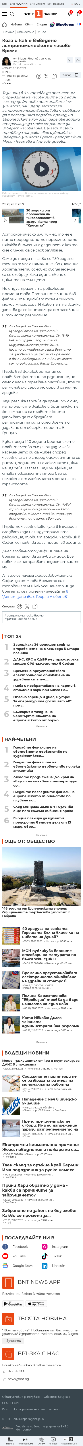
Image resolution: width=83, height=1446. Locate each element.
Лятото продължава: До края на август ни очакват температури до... (45, 781)
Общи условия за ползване (21, 1396)
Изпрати (13, 1341)
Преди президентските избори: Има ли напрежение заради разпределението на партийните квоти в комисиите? (50, 1126)
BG (76, 3)
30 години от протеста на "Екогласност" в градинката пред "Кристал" (41, 218)
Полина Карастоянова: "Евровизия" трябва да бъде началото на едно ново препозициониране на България (50, 1000)
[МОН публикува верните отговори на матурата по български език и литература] (11, 958)
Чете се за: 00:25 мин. (37, 1110)
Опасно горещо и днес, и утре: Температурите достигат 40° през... (42, 701)
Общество (25, 32)
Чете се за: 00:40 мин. (40, 1200)
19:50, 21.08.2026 (13, 1154)
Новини (16, 24)
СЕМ (5, 1403)
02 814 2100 (16, 1371)
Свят (29, 24)
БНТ (5, 3)
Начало (8, 32)
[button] (69, 1441)
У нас (42, 32)
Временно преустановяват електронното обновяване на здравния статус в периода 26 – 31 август (49, 977)
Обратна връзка (56, 1396)
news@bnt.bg (18, 1379)
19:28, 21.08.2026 (13, 1174)
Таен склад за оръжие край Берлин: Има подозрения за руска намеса (40, 1167)
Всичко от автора (27, 64)
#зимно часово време (21, 618)
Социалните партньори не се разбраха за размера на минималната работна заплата (49, 1081)
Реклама (41, 726)
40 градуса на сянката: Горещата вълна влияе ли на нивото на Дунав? (50, 933)
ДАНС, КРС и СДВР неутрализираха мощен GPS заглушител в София (46, 661)
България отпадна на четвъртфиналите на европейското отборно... (37, 716)
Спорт (42, 24)
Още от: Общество (29, 841)
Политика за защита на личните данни (31, 1409)
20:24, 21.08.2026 (33, 1134)
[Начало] (4, 24)
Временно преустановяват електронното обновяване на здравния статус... (41, 675)
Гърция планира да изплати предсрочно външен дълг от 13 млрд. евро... (42, 822)
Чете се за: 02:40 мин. (39, 1174)
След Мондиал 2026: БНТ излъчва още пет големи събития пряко (43, 809)
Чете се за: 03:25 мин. (60, 1089)
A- (77, 60)
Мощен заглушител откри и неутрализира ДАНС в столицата (40, 1062)
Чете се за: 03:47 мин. (39, 1154)
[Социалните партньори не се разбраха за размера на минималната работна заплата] (11, 1083)
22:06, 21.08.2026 (13, 1069)
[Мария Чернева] (7, 61)
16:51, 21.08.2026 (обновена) (39, 1107)
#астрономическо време (24, 615)
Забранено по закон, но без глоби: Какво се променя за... (39, 1213)
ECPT (15, 1403)
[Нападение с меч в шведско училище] (11, 1106)
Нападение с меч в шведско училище (49, 1101)
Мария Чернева (29, 58)
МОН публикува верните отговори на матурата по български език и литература (49, 955)
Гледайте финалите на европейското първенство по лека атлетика (46, 766)
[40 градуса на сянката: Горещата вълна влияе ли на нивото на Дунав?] (11, 936)
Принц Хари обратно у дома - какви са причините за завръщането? (35, 1190)
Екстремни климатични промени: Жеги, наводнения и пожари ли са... (40, 1147)
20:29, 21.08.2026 (13, 1220)
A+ (70, 60)
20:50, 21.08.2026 (13, 1200)
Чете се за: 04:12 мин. (60, 1134)
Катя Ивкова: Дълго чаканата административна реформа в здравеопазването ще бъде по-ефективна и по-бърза (51, 1022)
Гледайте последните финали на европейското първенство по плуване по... (44, 796)
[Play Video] (41, 169)
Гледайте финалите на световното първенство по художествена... (40, 751)
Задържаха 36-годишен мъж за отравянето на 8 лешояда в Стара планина (46, 648)
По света (60, 1110)
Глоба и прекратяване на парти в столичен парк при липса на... (44, 688)
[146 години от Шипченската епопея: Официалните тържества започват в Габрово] (41, 877)
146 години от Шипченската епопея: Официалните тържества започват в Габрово (36, 912)
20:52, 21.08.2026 (33, 1089)
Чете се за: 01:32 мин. (39, 1069)
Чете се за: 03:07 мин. (40, 1220)
